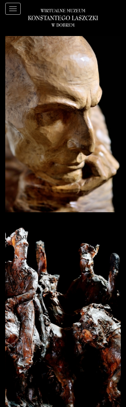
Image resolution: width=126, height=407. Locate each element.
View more (17, 216)
